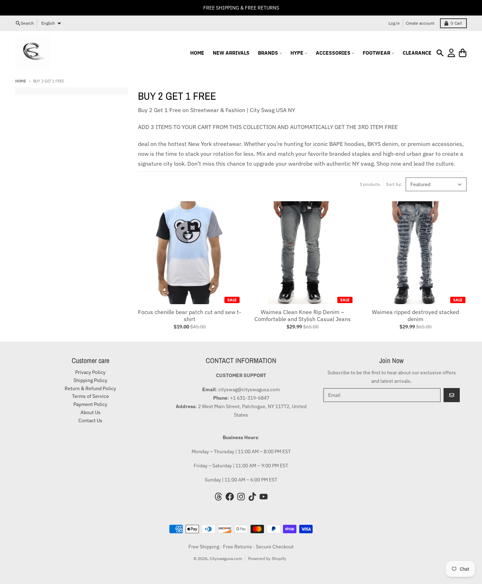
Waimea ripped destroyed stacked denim (415, 315)
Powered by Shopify (267, 558)
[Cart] (462, 53)
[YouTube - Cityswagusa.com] (263, 496)
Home (20, 81)
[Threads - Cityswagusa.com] (218, 496)
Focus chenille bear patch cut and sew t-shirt (189, 315)
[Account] (451, 53)
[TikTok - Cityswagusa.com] (252, 496)
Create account (420, 23)
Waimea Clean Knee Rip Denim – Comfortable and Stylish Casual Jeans (302, 315)
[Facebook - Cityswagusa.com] (229, 496)
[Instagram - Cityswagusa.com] (241, 496)
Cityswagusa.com (226, 558)
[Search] (440, 53)
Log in (394, 23)
